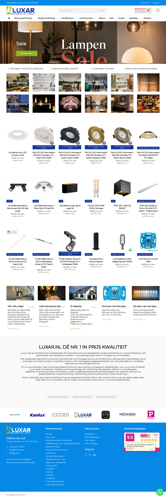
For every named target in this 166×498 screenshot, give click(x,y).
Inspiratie (133, 18)
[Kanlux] (15, 415)
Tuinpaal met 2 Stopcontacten (96, 260)
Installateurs (67, 18)
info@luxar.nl (14, 453)
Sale (111, 18)
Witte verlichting (82, 397)
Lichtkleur (50, 475)
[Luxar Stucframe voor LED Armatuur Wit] (17, 135)
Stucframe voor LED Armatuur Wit (18, 153)
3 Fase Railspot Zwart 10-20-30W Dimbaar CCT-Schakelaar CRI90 (70, 261)
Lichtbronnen (86, 18)
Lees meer (13, 328)
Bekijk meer (26, 53)
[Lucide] (37, 415)
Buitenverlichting (46, 18)
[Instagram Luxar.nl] (87, 455)
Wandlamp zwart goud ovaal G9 (70, 206)
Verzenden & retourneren (56, 450)
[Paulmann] (128, 415)
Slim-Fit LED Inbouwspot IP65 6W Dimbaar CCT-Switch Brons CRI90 (122, 155)
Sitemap (49, 472)
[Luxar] (60, 415)
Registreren (145, 3)
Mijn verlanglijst (91, 443)
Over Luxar (50, 437)
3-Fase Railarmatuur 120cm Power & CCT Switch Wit (18, 261)
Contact (49, 434)
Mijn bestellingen (92, 437)
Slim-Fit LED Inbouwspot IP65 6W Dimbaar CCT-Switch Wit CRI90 (44, 155)
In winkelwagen (16, 165)
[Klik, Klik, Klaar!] (20, 294)
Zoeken (101, 10)
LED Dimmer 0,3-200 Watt (148, 260)
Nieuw (102, 18)
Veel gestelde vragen (55, 456)
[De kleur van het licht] (146, 294)
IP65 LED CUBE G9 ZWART (122, 206)
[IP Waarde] (83, 294)
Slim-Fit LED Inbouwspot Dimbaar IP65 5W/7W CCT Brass (148, 155)
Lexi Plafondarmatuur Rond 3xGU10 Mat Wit (44, 206)
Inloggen (156, 3)
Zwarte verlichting (105, 397)
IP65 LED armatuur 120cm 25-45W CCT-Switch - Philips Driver (148, 208)
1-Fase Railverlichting (54, 481)
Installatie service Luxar (55, 459)
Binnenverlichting (23, 18)
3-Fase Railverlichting (55, 485)
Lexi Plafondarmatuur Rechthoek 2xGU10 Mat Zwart (17, 208)
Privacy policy (51, 466)
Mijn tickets (90, 440)
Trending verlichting (57, 397)
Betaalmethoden (53, 447)
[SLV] (151, 415)
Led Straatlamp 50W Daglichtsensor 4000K (122, 260)
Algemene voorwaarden (56, 462)
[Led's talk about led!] (52, 294)
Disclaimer (50, 469)
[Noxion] (105, 415)
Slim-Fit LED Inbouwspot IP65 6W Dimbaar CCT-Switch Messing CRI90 (96, 155)
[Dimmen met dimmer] (114, 294)
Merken (147, 18)
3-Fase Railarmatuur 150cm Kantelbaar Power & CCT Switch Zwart (44, 263)
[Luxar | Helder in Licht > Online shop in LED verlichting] (20, 10)
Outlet (121, 18)
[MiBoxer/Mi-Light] (83, 415)
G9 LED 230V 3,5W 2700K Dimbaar (96, 206)
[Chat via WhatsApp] (160, 492)
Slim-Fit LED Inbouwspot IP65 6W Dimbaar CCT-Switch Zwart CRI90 (70, 155)
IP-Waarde (50, 478)
